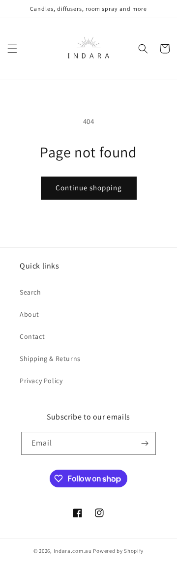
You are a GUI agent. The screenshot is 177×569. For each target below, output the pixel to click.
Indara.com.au (73, 550)
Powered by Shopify (118, 550)
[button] (12, 49)
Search (30, 292)
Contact (32, 336)
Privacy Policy (41, 380)
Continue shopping (89, 187)
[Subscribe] (144, 443)
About (29, 314)
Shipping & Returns (50, 358)
